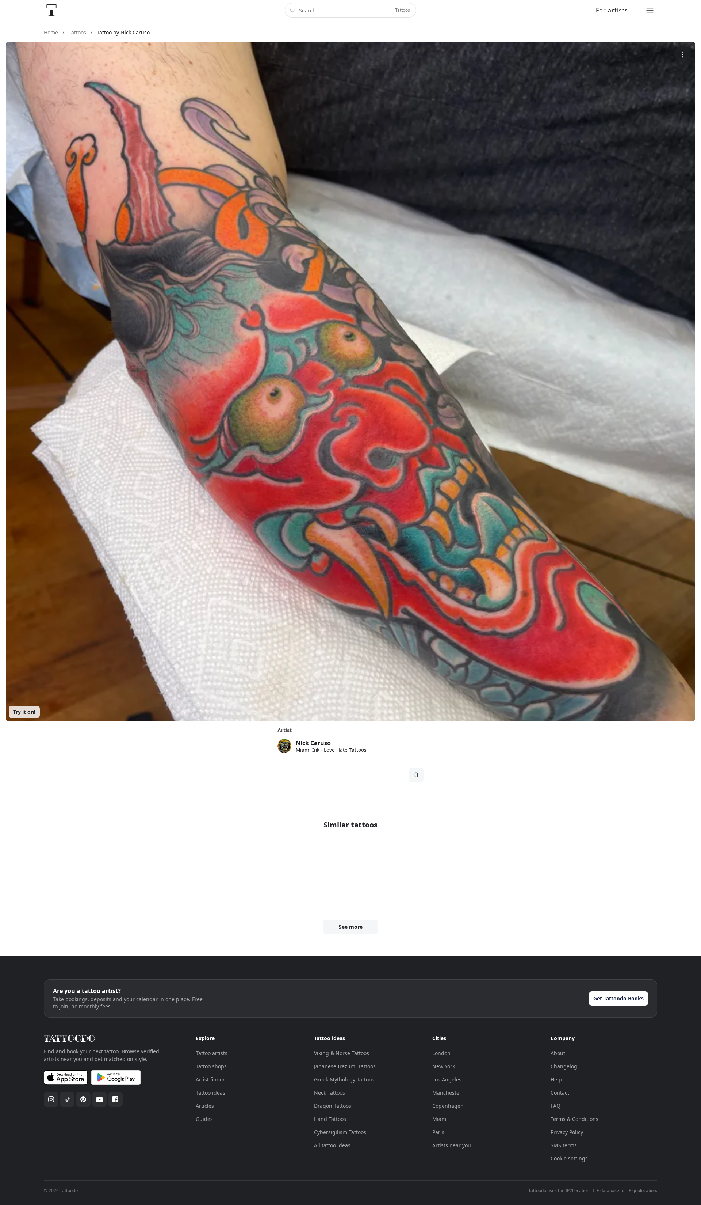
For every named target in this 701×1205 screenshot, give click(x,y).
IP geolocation (641, 1190)
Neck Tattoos (329, 1092)
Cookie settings (569, 1158)
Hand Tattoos (330, 1118)
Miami (440, 1118)
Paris (438, 1132)
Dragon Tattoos (332, 1105)
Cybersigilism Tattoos (340, 1132)
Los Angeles (446, 1079)
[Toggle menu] (650, 10)
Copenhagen (448, 1105)
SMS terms (564, 1145)
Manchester (446, 1092)
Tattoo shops (211, 1066)
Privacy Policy (567, 1132)
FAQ (555, 1105)
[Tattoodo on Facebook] (115, 1099)
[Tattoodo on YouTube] (99, 1099)
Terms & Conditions (574, 1118)
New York (443, 1066)
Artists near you (451, 1145)
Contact (560, 1092)
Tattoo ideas (210, 1092)
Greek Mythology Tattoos (344, 1079)
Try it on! (24, 711)
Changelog (564, 1066)
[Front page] (51, 10)
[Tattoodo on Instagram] (51, 1099)
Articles (205, 1105)
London (441, 1053)
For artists (612, 10)
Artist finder (210, 1079)
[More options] (682, 54)
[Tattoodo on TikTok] (67, 1099)
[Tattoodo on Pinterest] (83, 1099)
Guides (204, 1118)
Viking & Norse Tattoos (341, 1053)
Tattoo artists (211, 1053)
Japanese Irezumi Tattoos (345, 1066)
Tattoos (402, 10)
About (558, 1053)
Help (556, 1079)
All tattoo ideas (332, 1145)
